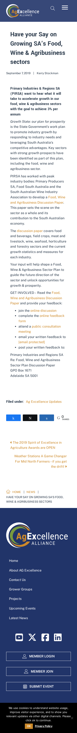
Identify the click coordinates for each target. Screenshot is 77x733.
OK (29, 726)
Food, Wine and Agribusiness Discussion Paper (36, 298)
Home (13, 561)
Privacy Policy (43, 726)
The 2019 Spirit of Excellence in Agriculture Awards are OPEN (36, 445)
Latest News (18, 618)
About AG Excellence (25, 570)
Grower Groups (20, 589)
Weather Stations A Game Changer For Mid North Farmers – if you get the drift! (40, 461)
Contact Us (17, 580)
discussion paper (30, 231)
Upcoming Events (22, 608)
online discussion (43, 311)
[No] (72, 718)
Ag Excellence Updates (44, 402)
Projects (15, 599)
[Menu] (65, 7)
